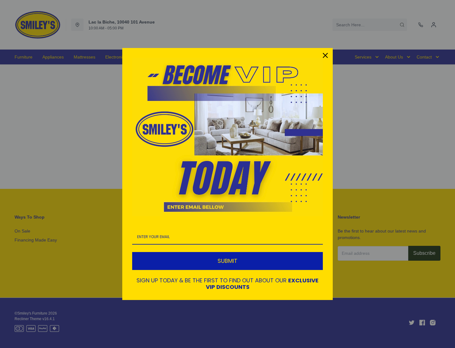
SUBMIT (227, 261)
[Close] (325, 55)
